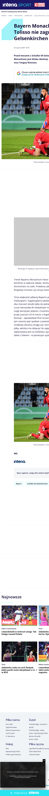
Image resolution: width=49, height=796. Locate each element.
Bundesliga (28, 15)
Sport (10, 15)
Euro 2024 (9, 724)
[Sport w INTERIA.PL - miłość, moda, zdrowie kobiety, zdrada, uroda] (24, 5)
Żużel (32, 720)
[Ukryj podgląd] (44, 760)
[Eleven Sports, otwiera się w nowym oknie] (39, 5)
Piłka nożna (18, 15)
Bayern (19, 483)
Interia (4, 15)
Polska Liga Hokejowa (13, 754)
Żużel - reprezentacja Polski (38, 733)
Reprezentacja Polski (13, 751)
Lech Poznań (10, 733)
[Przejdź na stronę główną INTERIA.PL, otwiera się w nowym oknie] (10, 5)
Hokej (9, 744)
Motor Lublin (33, 739)
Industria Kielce (34, 754)
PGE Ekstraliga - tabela (36, 730)
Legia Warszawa (11, 727)
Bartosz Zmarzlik (34, 736)
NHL (7, 748)
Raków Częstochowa (13, 730)
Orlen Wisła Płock (35, 751)
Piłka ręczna (36, 744)
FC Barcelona (10, 736)
